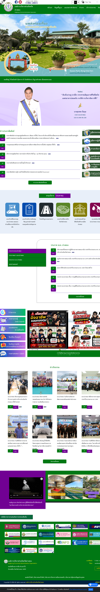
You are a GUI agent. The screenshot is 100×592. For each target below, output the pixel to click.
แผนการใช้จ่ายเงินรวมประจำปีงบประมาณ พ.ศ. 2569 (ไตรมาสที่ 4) (74, 268)
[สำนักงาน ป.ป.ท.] (46, 550)
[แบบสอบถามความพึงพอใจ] (12, 328)
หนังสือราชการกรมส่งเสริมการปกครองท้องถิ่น (14, 517)
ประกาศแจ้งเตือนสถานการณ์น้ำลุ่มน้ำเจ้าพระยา (18, 163)
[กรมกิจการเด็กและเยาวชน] (80, 534)
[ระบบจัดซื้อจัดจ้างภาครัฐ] (46, 542)
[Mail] (20, 2)
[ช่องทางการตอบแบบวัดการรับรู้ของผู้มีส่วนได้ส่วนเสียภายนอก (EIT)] (12, 550)
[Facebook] (16, 2)
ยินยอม (90, 589)
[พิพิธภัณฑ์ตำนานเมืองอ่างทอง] (57, 487)
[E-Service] (12, 312)
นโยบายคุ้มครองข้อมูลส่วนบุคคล (78, 589)
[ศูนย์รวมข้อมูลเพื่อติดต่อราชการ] (63, 542)
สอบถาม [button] (94, 584)
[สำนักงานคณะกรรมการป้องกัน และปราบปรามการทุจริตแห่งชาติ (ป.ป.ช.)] (12, 534)
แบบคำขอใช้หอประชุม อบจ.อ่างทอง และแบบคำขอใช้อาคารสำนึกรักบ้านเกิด (12, 223)
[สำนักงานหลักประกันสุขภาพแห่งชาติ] (46, 526)
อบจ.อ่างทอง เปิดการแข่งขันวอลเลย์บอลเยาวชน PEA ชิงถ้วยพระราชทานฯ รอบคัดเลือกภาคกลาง (42, 399)
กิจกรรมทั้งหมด (55, 461)
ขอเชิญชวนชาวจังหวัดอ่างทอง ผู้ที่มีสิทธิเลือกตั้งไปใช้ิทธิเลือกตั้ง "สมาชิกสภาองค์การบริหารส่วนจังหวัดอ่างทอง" (25, 504)
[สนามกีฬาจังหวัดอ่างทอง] (74, 487)
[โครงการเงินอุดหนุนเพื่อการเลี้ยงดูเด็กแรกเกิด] (63, 534)
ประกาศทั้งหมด (80, 296)
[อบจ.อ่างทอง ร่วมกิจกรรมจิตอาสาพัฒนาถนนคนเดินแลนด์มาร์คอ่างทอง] (67, 382)
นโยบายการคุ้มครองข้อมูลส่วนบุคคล (74, 577)
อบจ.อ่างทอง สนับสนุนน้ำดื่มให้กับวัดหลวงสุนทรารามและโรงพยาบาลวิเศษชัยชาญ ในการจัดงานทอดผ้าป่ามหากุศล (41, 445)
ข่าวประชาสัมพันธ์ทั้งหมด (40, 182)
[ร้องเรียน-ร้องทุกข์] (12, 337)
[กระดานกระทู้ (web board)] (12, 320)
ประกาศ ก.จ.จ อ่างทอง (15, 260)
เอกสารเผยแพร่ (13, 264)
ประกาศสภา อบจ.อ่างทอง (16, 255)
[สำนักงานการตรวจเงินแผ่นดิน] (46, 534)
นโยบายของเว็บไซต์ (39, 577)
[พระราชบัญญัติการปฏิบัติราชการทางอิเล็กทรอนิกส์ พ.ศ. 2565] (80, 542)
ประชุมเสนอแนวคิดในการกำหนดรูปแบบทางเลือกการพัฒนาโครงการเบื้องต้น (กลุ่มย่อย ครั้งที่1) (31, 145)
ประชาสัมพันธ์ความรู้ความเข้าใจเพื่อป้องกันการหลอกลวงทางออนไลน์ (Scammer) (27, 172)
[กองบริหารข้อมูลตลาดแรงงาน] (12, 526)
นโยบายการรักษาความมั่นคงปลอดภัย (54, 577)
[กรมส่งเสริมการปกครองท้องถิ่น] (29, 534)
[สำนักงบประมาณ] (29, 526)
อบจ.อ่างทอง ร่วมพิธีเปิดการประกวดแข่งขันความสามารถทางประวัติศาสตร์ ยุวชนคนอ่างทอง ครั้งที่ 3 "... (18, 443)
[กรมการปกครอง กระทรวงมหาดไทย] (80, 526)
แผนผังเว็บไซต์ (29, 577)
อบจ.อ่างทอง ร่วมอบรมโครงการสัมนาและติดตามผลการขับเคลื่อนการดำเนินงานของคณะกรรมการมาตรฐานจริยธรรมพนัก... (67, 445)
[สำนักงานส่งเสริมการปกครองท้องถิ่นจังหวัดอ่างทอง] (12, 542)
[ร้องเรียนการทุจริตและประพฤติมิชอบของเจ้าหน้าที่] (12, 345)
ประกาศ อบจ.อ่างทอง (15, 251)
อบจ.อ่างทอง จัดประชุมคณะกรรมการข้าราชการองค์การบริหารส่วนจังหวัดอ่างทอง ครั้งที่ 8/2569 (17, 399)
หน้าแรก (50, 7)
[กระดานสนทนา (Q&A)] (12, 353)
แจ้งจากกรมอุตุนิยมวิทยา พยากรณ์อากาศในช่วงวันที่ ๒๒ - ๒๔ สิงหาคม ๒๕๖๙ (26, 154)
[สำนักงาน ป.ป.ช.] (29, 550)
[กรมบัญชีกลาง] (29, 542)
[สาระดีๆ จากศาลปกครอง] (63, 526)
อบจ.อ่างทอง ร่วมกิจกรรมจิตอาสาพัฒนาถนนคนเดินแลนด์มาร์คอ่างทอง (66, 398)
